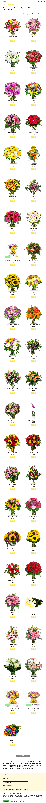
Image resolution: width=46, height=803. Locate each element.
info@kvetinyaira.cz (8, 785)
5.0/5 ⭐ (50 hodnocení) (8, 788)
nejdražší (41, 13)
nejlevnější (36, 13)
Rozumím (6, 801)
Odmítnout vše (22, 801)
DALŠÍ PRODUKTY (23, 755)
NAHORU (6, 753)
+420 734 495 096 (7, 782)
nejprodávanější (29, 13)
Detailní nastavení (13, 801)
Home (4, 4)
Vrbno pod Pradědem (12, 4)
